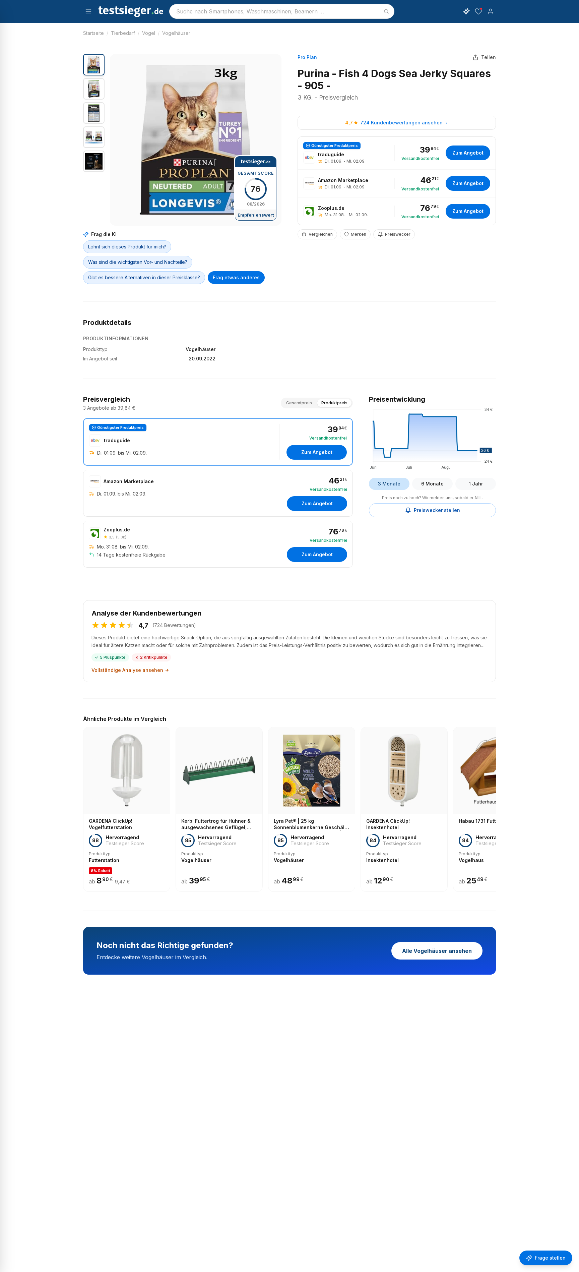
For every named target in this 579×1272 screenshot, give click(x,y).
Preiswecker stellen (437, 510)
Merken (358, 234)
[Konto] (490, 11)
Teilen (488, 57)
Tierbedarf (123, 33)
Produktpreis (334, 402)
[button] (195, 140)
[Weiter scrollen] (494, 805)
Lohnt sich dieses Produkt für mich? (127, 246)
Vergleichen (321, 234)
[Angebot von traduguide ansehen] (397, 153)
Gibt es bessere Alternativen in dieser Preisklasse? (144, 277)
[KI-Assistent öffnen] (466, 11)
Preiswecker (397, 234)
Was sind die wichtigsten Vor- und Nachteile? (137, 262)
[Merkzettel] (478, 11)
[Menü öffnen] (88, 11)
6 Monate (432, 483)
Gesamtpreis (299, 402)
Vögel (148, 33)
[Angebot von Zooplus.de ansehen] (397, 211)
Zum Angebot (468, 153)
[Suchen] (386, 11)
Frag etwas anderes (236, 277)
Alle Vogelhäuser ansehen (437, 950)
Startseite (93, 33)
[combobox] (281, 11)
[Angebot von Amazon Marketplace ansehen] (397, 183)
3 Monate (389, 483)
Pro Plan (307, 57)
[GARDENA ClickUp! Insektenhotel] (404, 809)
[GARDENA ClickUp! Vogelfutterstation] (126, 809)
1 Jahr (476, 483)
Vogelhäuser (176, 33)
